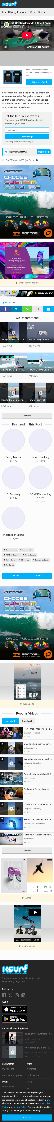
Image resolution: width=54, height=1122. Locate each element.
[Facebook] (4, 996)
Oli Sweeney (13, 494)
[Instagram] (17, 996)
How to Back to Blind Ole (41, 369)
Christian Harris (11, 550)
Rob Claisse (9, 565)
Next (38, 576)
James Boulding (40, 457)
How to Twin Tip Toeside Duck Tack (14, 369)
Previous (15, 576)
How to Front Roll (37, 400)
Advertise (31, 1068)
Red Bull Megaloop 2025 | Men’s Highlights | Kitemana (41, 339)
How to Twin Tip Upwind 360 (14, 400)
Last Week (27, 721)
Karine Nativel (10, 560)
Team (30, 1081)
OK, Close (27, 1117)
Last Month (10, 721)
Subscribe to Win (39, 82)
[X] (10, 996)
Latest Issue (8, 1086)
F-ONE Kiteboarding (40, 494)
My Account (8, 1068)
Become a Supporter (12, 1075)
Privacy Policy (19, 1107)
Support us (42, 152)
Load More (27, 416)
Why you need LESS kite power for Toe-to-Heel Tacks (14, 339)
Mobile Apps (33, 1075)
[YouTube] (23, 996)
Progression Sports (13, 534)
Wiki (29, 1088)
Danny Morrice (14, 457)
